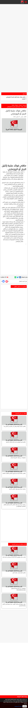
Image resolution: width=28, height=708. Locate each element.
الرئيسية (24, 105)
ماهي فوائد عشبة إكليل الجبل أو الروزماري (15, 97)
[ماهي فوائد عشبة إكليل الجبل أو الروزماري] (20, 277)
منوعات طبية (15, 105)
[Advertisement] (14, 18)
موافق (24, 706)
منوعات (20, 105)
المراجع (23, 99)
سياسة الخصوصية (18, 706)
